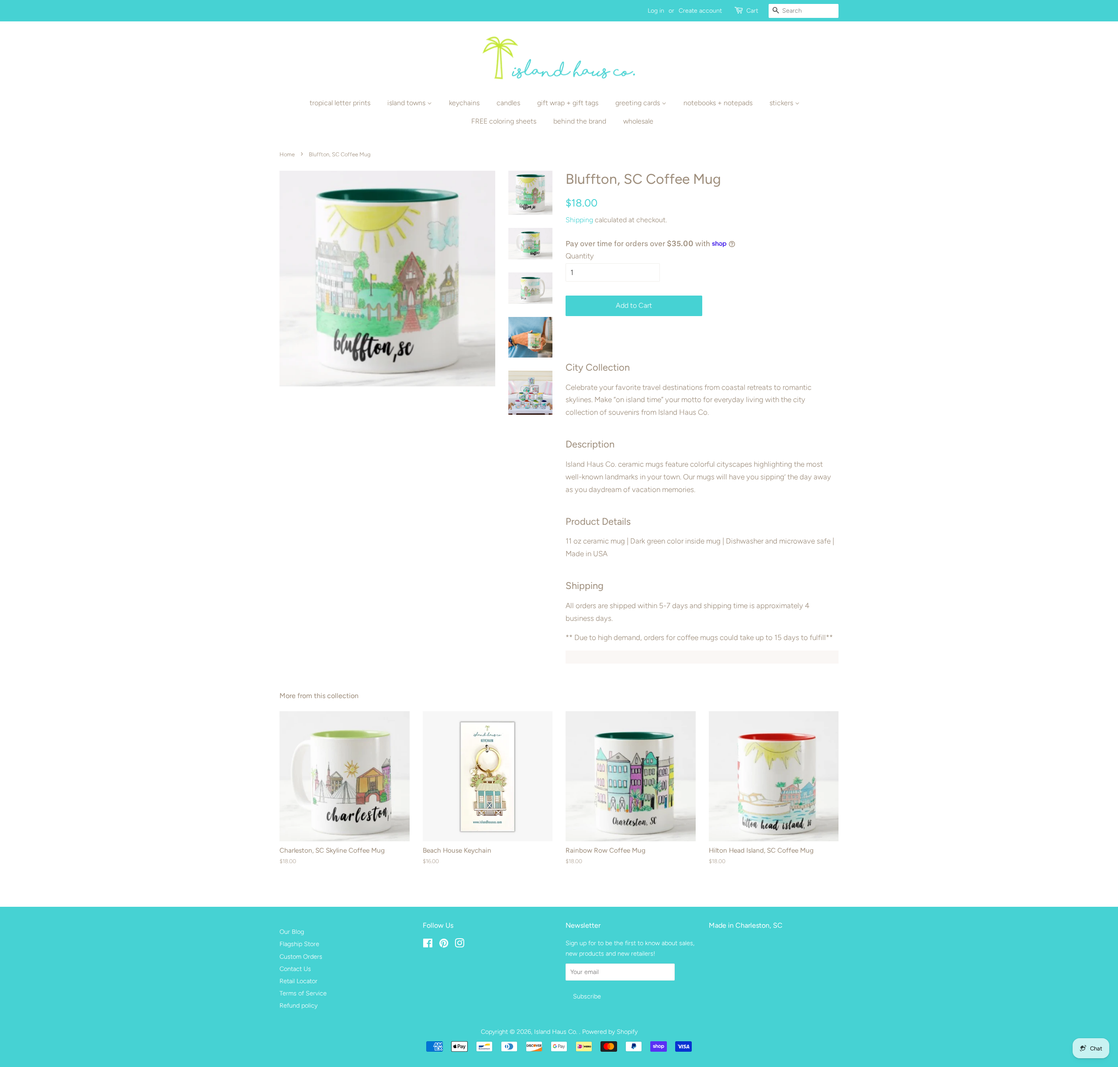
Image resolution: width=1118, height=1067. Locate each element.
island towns (407, 103)
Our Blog (292, 932)
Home (287, 154)
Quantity (580, 255)
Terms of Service (303, 993)
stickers (782, 103)
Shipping (579, 220)
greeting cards (638, 103)
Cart (752, 10)
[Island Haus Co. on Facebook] (428, 945)
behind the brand (579, 121)
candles (508, 103)
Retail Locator (298, 981)
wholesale (638, 121)
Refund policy (298, 1005)
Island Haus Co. (556, 1032)
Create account (700, 10)
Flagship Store (299, 944)
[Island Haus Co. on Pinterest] (444, 945)
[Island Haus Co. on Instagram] (459, 945)
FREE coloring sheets (503, 121)
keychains (464, 103)
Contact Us (295, 969)
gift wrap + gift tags (567, 103)
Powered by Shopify (610, 1032)
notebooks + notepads (717, 103)
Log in (656, 10)
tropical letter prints (340, 103)
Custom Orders (301, 956)
